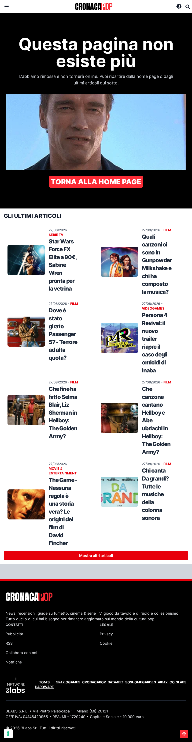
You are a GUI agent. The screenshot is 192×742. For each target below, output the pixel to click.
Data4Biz (115, 682)
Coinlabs (178, 682)
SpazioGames (68, 682)
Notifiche (14, 662)
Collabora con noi (21, 652)
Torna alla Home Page (96, 182)
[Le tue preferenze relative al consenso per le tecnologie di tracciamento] (8, 733)
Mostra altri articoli (96, 555)
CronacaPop (94, 682)
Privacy (106, 634)
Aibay (163, 682)
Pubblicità (14, 634)
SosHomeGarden (140, 682)
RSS (9, 643)
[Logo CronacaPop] (93, 6)
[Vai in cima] (184, 734)
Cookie (106, 643)
